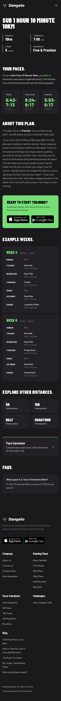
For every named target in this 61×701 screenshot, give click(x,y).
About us (7, 560)
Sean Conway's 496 (42, 602)
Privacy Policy (9, 571)
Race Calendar (40, 560)
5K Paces (7, 608)
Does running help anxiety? (15, 672)
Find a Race (38, 565)
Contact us (8, 565)
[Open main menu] (56, 5)
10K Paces (7, 613)
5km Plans (38, 571)
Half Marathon (39, 581)
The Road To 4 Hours (12, 657)
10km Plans (38, 576)
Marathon (37, 587)
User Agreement (10, 576)
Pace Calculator (10, 602)
